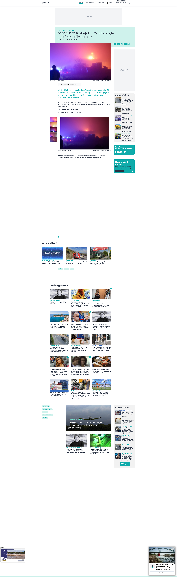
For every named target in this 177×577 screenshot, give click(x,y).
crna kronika (47, 414)
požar (60, 269)
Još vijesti (123, 463)
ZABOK (67, 269)
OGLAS (88, 16)
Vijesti (81, 3)
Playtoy (123, 0)
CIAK (72, 269)
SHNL (110, 3)
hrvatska (46, 406)
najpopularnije (122, 407)
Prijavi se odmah (119, 170)
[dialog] (162, 561)
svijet (45, 417)
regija (45, 412)
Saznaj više (162, 573)
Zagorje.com (96, 158)
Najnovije (100, 3)
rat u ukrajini (47, 409)
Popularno (90, 3)
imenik (118, 0)
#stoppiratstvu (120, 3)
